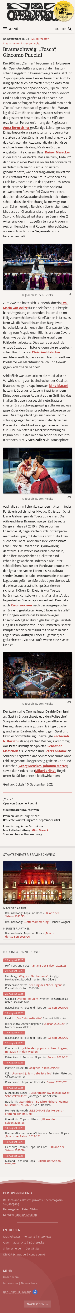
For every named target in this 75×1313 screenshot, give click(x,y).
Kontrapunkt (37, 1254)
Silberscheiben (12, 1248)
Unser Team (11, 1277)
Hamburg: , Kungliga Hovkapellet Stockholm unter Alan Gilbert (32, 978)
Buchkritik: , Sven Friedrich (37, 1103)
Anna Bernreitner (16, 127)
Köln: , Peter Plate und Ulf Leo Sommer (38, 1075)
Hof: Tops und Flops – (36, 965)
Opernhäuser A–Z (14, 1242)
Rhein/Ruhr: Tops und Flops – (30, 1121)
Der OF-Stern (34, 1248)
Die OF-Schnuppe (14, 1254)
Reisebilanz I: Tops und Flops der (36, 1082)
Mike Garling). (45, 771)
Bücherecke (36, 1242)
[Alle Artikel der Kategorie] (37, 882)
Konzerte (29, 1236)
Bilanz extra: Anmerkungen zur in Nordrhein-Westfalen (36, 1025)
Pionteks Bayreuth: (32, 1068)
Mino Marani (58, 385)
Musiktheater (40, 38)
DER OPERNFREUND (17, 1193)
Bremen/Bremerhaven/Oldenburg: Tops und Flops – (37, 1135)
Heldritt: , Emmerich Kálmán (35, 1018)
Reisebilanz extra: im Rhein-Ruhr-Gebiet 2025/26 (35, 987)
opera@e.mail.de (27, 1214)
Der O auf (17, 1292)
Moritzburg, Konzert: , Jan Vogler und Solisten (37, 1094)
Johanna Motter (55, 766)
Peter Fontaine (56, 751)
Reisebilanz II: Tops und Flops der (36, 1057)
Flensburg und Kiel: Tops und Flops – (34, 1148)
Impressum (10, 1283)
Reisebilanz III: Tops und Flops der (37, 1038)
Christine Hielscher (46, 352)
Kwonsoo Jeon (22, 605)
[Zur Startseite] (38, 12)
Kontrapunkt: (36, 1050)
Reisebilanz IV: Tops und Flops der (37, 1007)
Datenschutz (29, 1283)
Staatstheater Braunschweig (21, 43)
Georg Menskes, (31, 766)
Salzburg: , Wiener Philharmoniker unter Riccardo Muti (36, 1000)
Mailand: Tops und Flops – (33, 1162)
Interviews (44, 1236)
